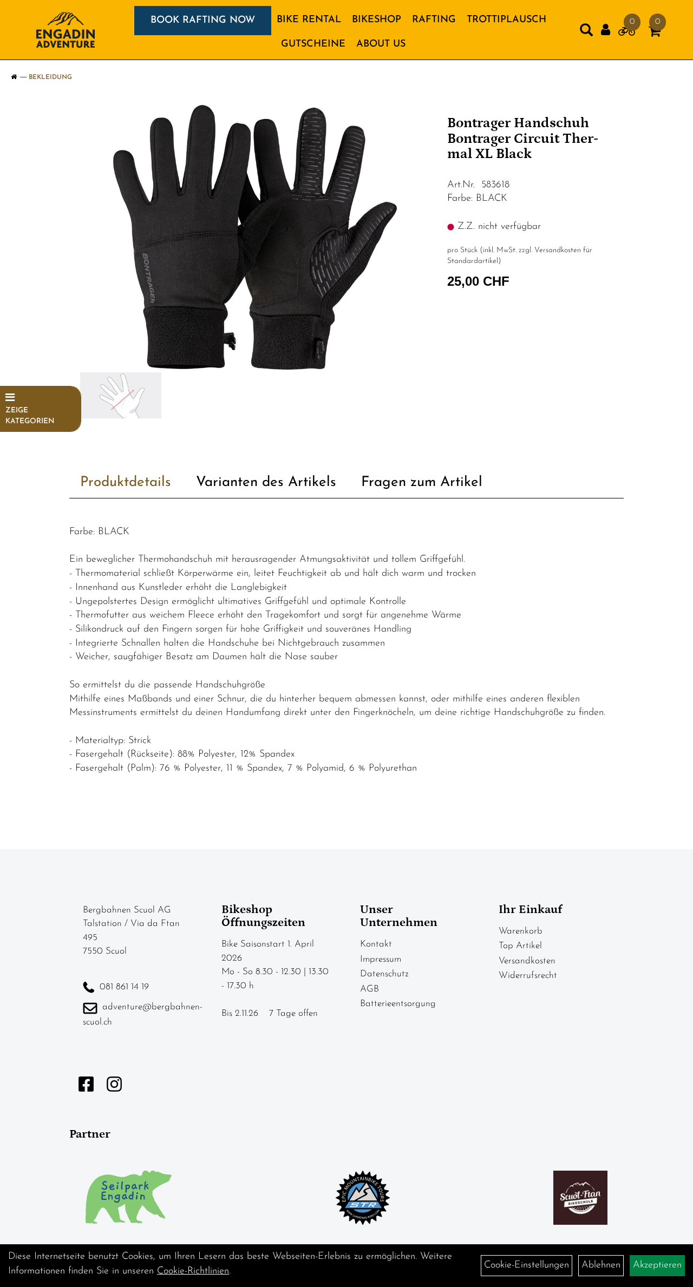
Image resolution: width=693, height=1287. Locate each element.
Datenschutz (384, 974)
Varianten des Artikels (266, 482)
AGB (369, 989)
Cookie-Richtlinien (193, 1271)
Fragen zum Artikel (421, 482)
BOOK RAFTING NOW (203, 20)
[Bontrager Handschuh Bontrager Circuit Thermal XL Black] (254, 237)
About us (381, 44)
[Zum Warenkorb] (655, 33)
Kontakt (376, 944)
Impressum (380, 959)
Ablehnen (600, 1265)
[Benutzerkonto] (605, 30)
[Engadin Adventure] (65, 30)
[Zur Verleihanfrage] (626, 33)
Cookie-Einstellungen (526, 1265)
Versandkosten (527, 961)
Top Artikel (520, 945)
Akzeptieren (657, 1265)
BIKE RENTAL (309, 20)
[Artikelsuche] (586, 32)
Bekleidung (50, 77)
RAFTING (434, 20)
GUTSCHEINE (313, 44)
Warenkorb (520, 931)
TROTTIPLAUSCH (506, 20)
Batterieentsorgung (398, 1003)
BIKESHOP (376, 20)
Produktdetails (125, 482)
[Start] (14, 77)
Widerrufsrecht (528, 975)
